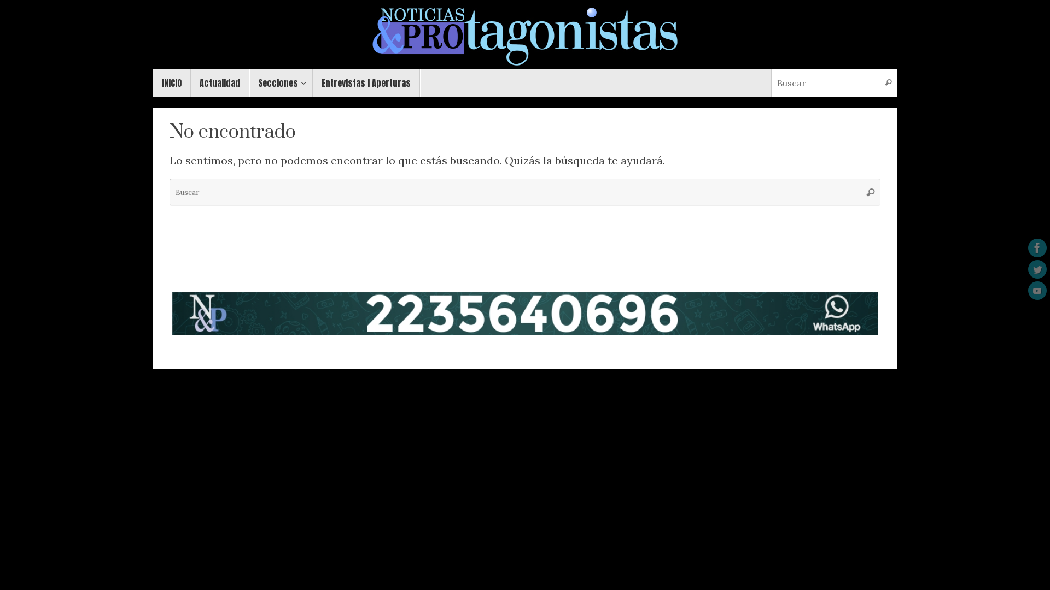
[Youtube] (1037, 290)
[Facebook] (1037, 248)
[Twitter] (1037, 269)
